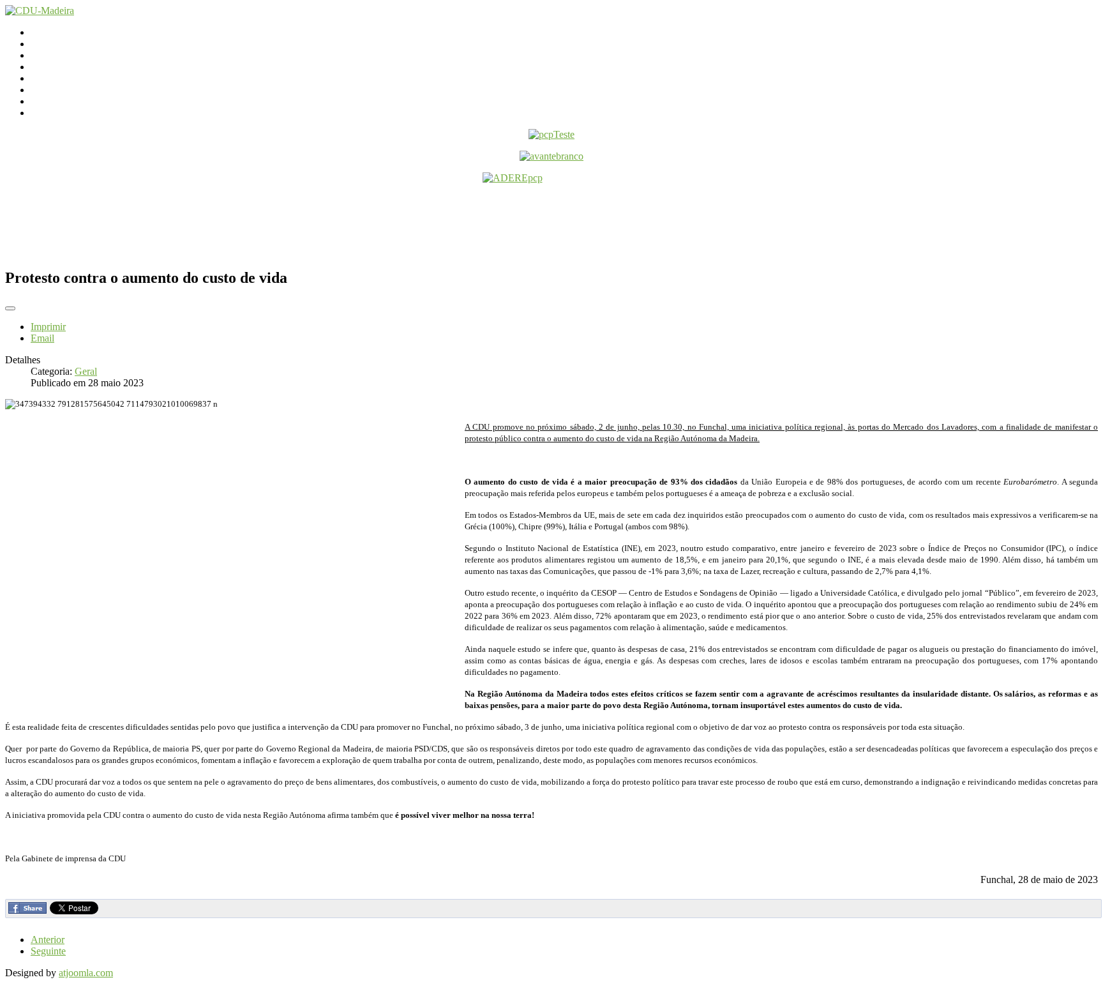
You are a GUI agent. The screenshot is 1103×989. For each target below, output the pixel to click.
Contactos (51, 43)
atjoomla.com (86, 972)
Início (42, 32)
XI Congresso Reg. (70, 78)
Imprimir (48, 326)
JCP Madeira (56, 101)
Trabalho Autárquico (72, 89)
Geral (86, 371)
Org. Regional (59, 66)
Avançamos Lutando (72, 112)
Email (42, 338)
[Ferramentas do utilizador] (10, 308)
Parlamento (53, 55)
